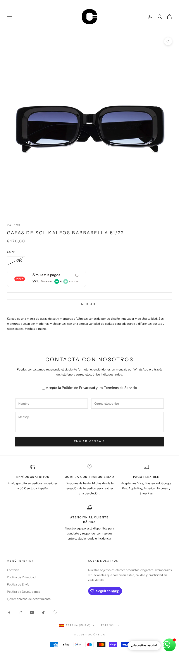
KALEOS (13, 225)
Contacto (13, 570)
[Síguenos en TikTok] (43, 612)
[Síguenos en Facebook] (9, 612)
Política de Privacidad (78, 387)
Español (108, 625)
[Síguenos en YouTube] (32, 612)
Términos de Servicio (120, 387)
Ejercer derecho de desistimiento (29, 599)
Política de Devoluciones (23, 592)
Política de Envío (18, 584)
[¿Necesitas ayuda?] (169, 645)
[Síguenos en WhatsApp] (54, 612)
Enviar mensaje (89, 441)
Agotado (89, 304)
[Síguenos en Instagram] (20, 612)
